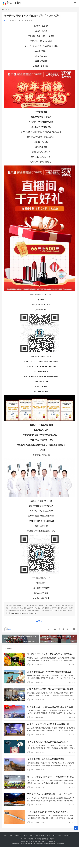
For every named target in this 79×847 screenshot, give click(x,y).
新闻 (11, 835)
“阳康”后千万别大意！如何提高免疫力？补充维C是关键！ (50, 654)
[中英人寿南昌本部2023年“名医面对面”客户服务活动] (14, 694)
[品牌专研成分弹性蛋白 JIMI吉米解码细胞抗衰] (14, 729)
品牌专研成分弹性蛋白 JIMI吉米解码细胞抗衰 (48, 724)
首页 (3, 9)
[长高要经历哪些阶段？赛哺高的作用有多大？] (14, 816)
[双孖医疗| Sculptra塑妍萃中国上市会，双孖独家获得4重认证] (14, 799)
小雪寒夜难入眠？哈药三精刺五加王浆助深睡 (48, 742)
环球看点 (18, 835)
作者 (5, 20)
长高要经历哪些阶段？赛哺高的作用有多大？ (48, 812)
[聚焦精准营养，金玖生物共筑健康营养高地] (14, 764)
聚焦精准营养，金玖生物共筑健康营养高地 (46, 759)
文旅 (48, 835)
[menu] (75, 3)
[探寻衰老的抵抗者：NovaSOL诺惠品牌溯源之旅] (14, 676)
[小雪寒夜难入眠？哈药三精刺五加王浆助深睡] (14, 746)
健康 (30, 20)
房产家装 (67, 835)
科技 (31, 835)
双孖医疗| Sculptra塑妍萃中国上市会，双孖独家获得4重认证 (50, 794)
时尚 (54, 835)
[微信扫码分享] (55, 629)
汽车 (36, 835)
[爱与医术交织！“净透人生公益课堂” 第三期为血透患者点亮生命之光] (14, 711)
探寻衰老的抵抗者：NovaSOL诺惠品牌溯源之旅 (49, 671)
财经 (25, 835)
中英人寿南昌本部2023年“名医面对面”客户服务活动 (50, 689)
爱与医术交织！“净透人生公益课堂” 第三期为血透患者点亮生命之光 (51, 706)
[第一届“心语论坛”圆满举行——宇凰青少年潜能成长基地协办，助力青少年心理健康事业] (14, 782)
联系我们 (52, 839)
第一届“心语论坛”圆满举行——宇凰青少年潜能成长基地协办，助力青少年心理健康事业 (50, 777)
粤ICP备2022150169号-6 (46, 841)
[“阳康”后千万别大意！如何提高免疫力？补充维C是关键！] (14, 659)
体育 (60, 835)
